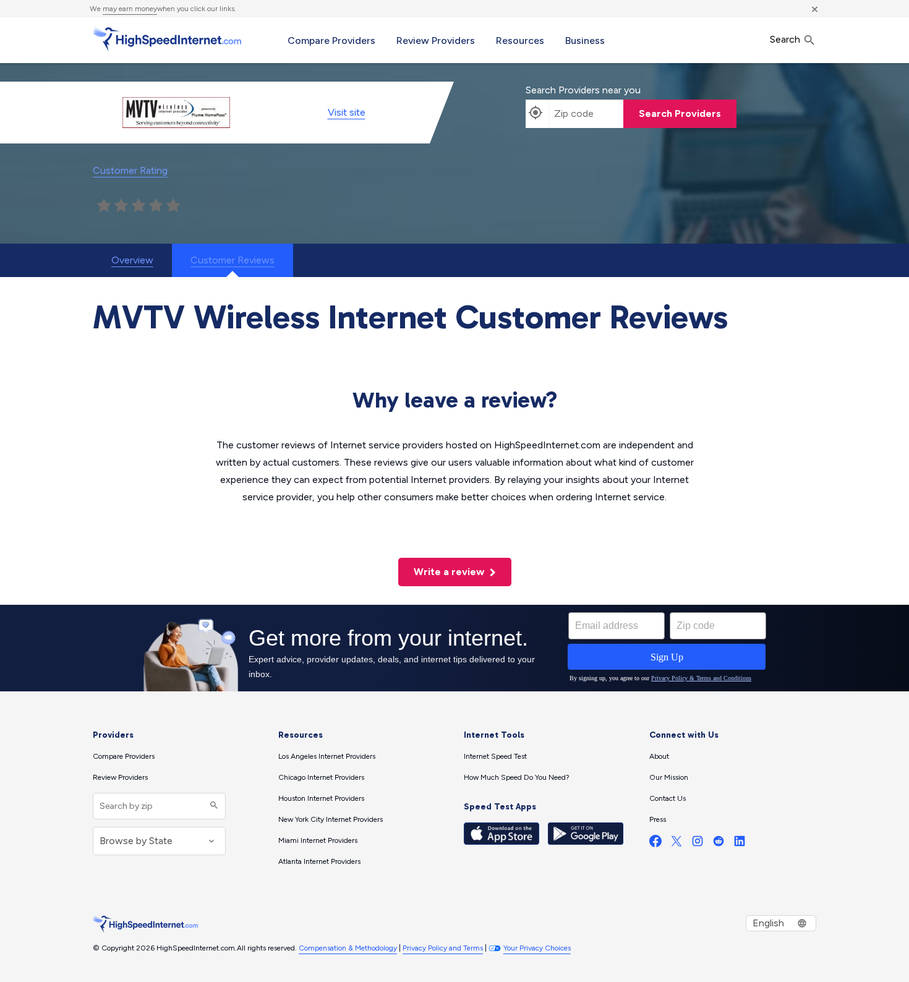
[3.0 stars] (138, 206)
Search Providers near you (583, 90)
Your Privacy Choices (537, 948)
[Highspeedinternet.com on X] (676, 844)
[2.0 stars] (121, 206)
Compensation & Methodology (348, 948)
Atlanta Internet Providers (319, 861)
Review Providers (435, 40)
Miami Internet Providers (317, 840)
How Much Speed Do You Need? (517, 777)
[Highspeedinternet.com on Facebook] (655, 844)
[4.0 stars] (155, 206)
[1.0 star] (104, 206)
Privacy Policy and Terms (443, 948)
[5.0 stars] (173, 206)
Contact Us (667, 798)
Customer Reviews (232, 260)
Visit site (346, 112)
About (659, 756)
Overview (132, 260)
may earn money (130, 8)
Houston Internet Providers (321, 798)
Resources (520, 40)
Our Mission (668, 777)
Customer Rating (130, 170)
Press (657, 819)
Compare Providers (331, 40)
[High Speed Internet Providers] (167, 39)
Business (585, 40)
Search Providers (680, 113)
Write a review (450, 572)
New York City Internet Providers (330, 819)
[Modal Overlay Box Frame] (454, 648)
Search (786, 39)
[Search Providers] (212, 806)
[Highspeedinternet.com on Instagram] (697, 844)
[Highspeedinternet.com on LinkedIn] (739, 844)
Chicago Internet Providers (321, 777)
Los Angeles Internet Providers (326, 756)
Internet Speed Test (495, 756)
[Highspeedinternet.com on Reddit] (718, 844)
